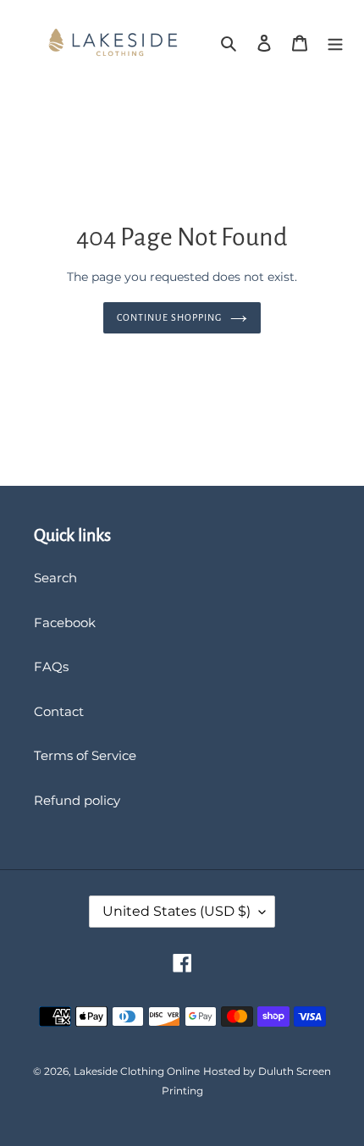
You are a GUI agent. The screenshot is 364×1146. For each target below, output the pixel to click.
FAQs (51, 666)
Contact (59, 711)
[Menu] (335, 43)
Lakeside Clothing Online (137, 1071)
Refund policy (77, 800)
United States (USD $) (176, 911)
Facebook (65, 622)
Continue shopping (169, 317)
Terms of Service (85, 755)
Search (55, 578)
